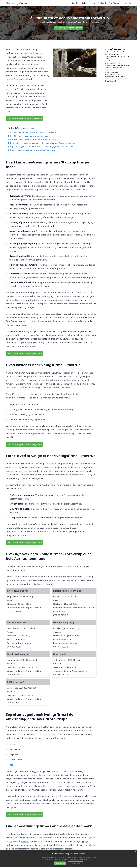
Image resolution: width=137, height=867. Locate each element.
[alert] (68, 858)
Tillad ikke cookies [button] (76, 863)
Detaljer (90, 859)
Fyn (93, 3)
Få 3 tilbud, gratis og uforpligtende (68, 28)
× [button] (135, 851)
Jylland (85, 3)
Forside (75, 3)
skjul (32, 128)
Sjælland (102, 3)
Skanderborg (15, 759)
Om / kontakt (115, 3)
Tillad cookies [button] (60, 863)
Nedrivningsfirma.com (18, 3)
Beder (12, 764)
